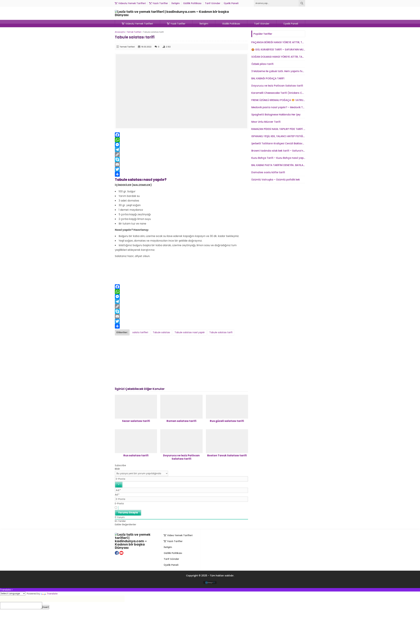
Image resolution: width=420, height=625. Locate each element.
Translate (52, 593)
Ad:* (117, 494)
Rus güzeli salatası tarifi (227, 421)
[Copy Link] (181, 154)
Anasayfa (120, 32)
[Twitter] (181, 169)
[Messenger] (181, 144)
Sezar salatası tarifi (136, 421)
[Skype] (181, 159)
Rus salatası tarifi (135, 455)
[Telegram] (181, 149)
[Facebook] (181, 134)
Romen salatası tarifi (181, 421)
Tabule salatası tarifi (220, 332)
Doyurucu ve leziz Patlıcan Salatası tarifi (181, 457)
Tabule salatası (161, 332)
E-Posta (119, 503)
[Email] (181, 164)
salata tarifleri (140, 332)
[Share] (181, 174)
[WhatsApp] (181, 139)
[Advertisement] (181, 270)
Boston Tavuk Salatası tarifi (227, 455)
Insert (45, 607)
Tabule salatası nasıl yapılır (190, 332)
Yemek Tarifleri (134, 32)
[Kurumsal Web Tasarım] (210, 583)
